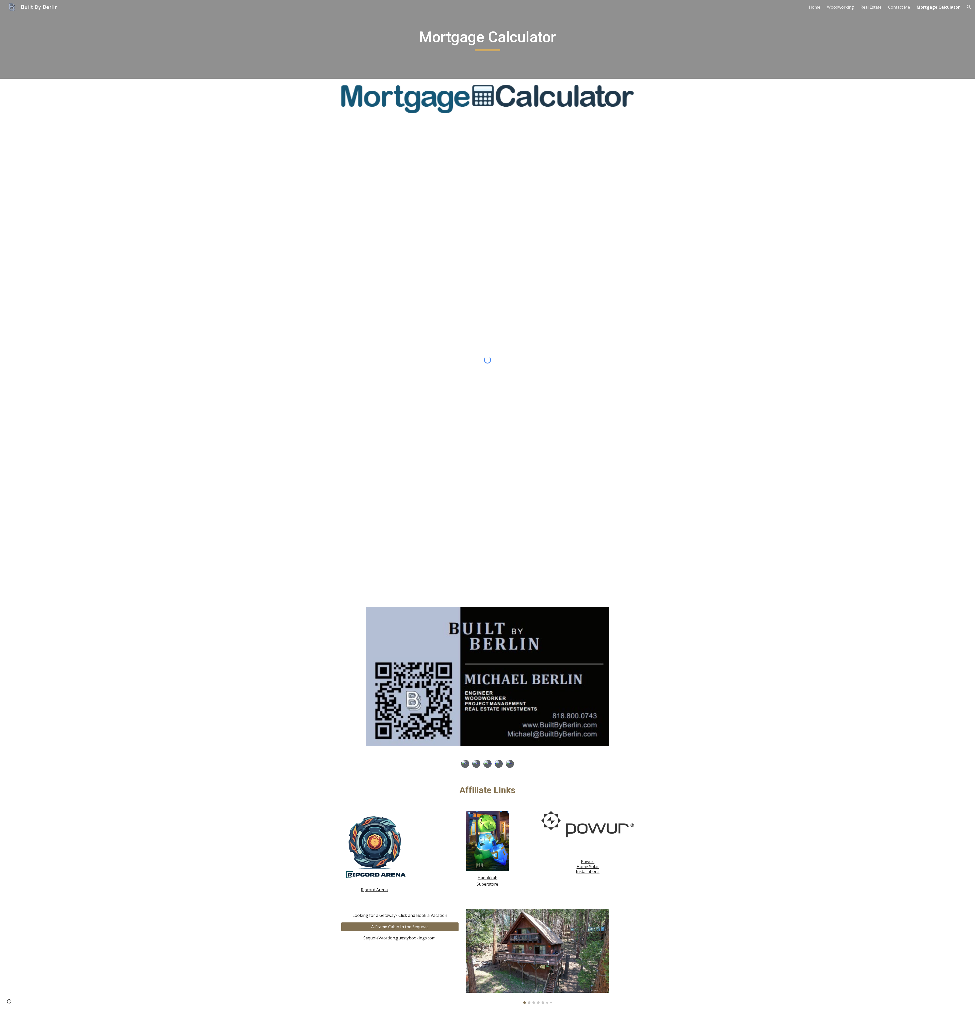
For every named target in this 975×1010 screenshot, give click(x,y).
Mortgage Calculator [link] (938, 7)
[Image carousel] (537, 956)
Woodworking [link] (840, 7)
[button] (969, 7)
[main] (487, 39)
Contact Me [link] (899, 7)
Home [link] (814, 7)
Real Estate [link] (871, 7)
